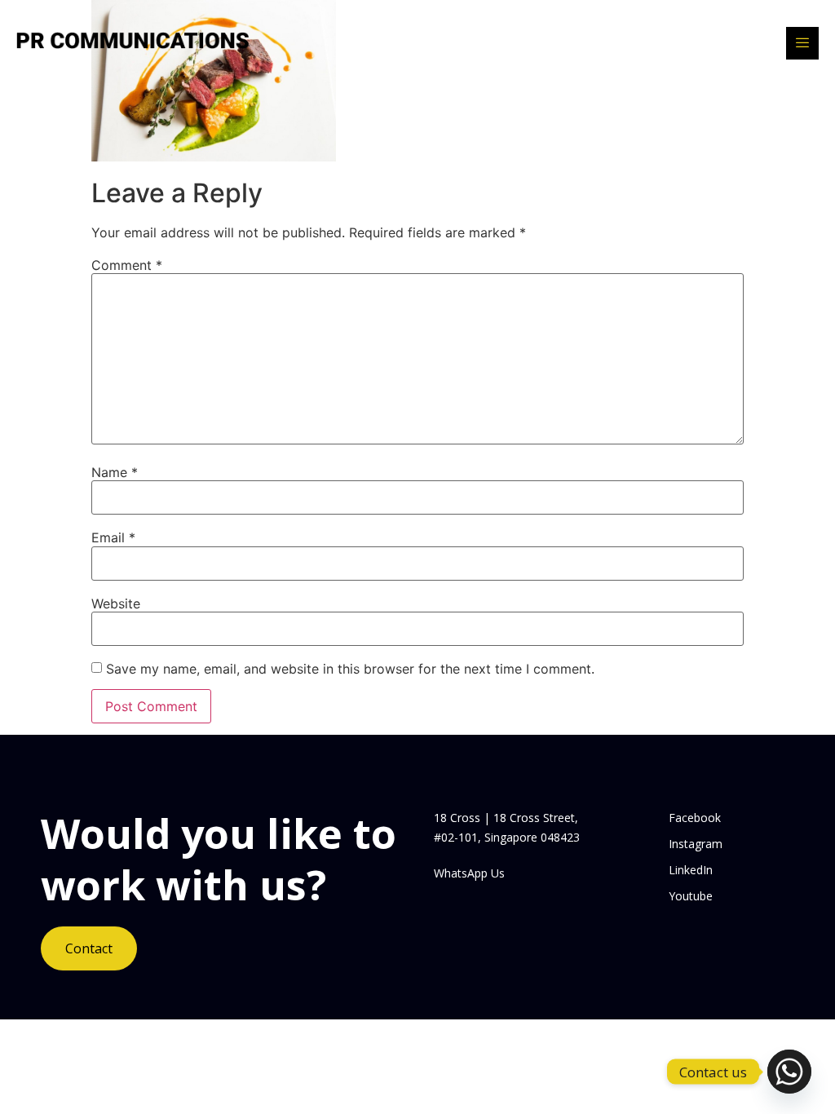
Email (113, 537)
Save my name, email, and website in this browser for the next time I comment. (350, 668)
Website (115, 603)
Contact (89, 948)
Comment (126, 265)
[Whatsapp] (789, 1072)
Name (114, 472)
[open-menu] (802, 43)
